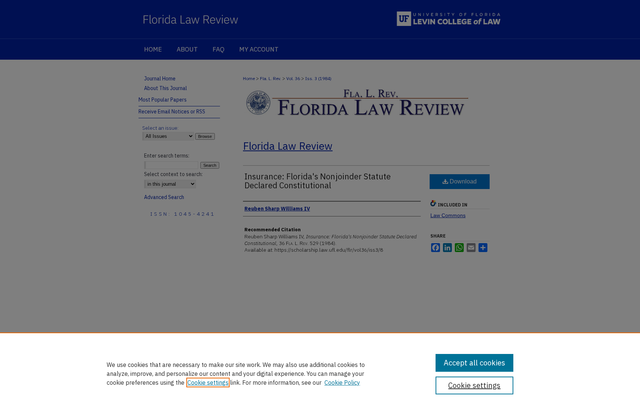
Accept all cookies (474, 363)
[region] (320, 373)
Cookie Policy (342, 382)
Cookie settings (208, 382)
